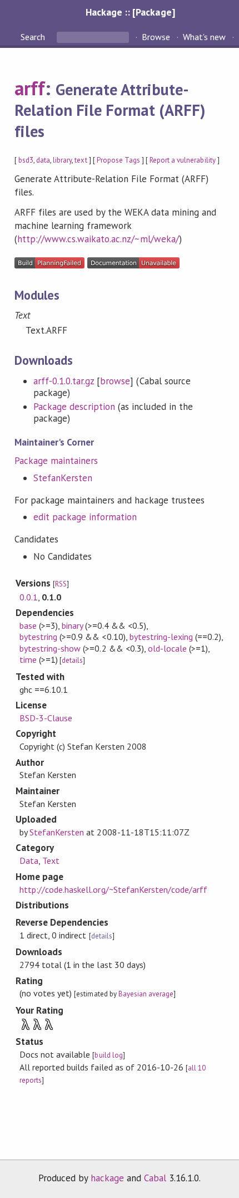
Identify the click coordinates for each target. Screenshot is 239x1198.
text (80, 160)
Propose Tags (118, 160)
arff (29, 88)
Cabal (155, 1178)
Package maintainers (56, 460)
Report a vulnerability (183, 160)
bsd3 (25, 160)
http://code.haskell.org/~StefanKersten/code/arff (113, 889)
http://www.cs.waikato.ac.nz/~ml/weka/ (98, 239)
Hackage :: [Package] (130, 12)
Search (34, 36)
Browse (156, 36)
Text (50, 860)
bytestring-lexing (161, 636)
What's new (204, 36)
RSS (61, 584)
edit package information (85, 517)
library (62, 160)
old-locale (167, 648)
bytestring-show (50, 648)
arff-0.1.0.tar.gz (63, 381)
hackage (107, 1178)
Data (28, 860)
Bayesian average (145, 994)
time (28, 659)
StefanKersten (62, 478)
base (28, 625)
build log (108, 1055)
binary (72, 625)
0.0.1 (28, 597)
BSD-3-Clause (45, 717)
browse (115, 381)
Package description (74, 406)
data (43, 160)
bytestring (38, 636)
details (72, 660)
